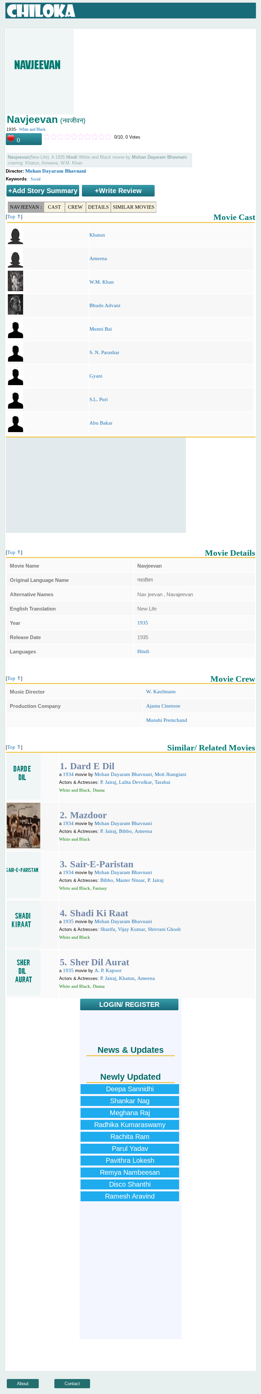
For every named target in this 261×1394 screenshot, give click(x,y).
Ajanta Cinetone (163, 706)
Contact (72, 1383)
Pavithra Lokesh (130, 1160)
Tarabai (162, 782)
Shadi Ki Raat (99, 913)
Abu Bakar (100, 423)
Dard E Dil (92, 766)
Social (35, 179)
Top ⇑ (14, 216)
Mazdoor (88, 815)
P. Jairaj (108, 782)
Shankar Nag (130, 1101)
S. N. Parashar (104, 352)
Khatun (97, 235)
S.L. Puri (98, 399)
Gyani (95, 376)
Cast (54, 207)
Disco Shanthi (130, 1184)
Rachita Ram (130, 1136)
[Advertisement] (96, 485)
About (23, 1383)
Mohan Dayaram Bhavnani (55, 171)
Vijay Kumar (131, 929)
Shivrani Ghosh (164, 929)
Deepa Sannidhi (130, 1089)
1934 (68, 774)
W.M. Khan (101, 282)
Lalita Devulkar (135, 782)
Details (98, 207)
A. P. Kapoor (108, 970)
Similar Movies (133, 207)
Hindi (143, 651)
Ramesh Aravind (130, 1196)
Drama (99, 790)
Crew (75, 207)
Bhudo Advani (104, 305)
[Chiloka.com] (41, 11)
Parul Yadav (130, 1148)
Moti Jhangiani (170, 774)
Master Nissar (130, 880)
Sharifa (107, 929)
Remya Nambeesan (130, 1172)
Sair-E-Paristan (102, 864)
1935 (142, 622)
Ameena (98, 258)
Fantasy (100, 888)
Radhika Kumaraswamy (130, 1124)
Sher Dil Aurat (99, 962)
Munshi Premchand (166, 720)
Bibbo (125, 831)
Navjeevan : (26, 207)
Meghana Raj (130, 1112)
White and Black (32, 129)
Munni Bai (100, 329)
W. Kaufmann (161, 691)
